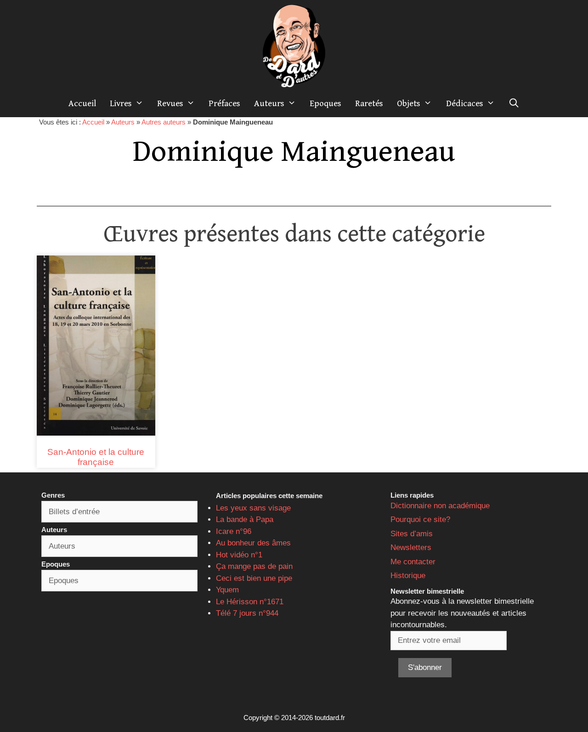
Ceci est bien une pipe (254, 578)
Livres (121, 103)
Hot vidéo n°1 (239, 554)
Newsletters (410, 547)
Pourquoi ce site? (420, 519)
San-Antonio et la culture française (95, 457)
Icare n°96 (233, 531)
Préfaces (224, 103)
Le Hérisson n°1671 (249, 601)
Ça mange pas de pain (254, 566)
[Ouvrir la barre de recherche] (514, 103)
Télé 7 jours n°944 (247, 613)
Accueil (82, 103)
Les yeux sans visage (253, 508)
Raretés (369, 103)
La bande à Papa (244, 519)
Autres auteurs (163, 122)
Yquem (227, 589)
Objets (408, 103)
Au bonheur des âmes (253, 543)
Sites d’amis (411, 533)
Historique (407, 575)
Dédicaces (464, 103)
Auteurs (269, 103)
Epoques (325, 103)
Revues (170, 103)
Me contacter (412, 561)
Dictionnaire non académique (440, 505)
